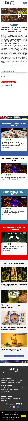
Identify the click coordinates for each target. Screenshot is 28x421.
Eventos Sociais (4, 387)
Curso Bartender (12, 380)
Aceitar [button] (23, 416)
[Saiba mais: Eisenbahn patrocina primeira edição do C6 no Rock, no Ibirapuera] (14, 281)
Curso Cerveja (3, 382)
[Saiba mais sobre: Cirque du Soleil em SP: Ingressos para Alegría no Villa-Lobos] (14, 238)
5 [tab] (10, 153)
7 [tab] (14, 153)
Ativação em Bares (5, 400)
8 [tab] (16, 153)
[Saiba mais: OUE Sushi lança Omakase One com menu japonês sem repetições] (14, 324)
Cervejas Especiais (4, 389)
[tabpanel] (14, 140)
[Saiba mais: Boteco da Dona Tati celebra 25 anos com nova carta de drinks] (14, 303)
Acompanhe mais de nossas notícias (14, 356)
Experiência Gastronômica (6, 398)
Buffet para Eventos (5, 391)
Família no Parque (16, 398)
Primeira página (4, 380)
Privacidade (10, 375)
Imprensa (16, 375)
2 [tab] (4, 153)
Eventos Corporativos (12, 387)
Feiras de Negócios (22, 387)
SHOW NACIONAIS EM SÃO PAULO (14, 193)
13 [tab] (25, 153)
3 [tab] (6, 153)
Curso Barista (19, 380)
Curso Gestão (17, 382)
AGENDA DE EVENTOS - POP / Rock (14, 159)
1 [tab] (2, 153)
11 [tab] (21, 153)
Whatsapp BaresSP (23, 375)
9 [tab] (18, 153)
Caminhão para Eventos (13, 392)
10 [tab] (20, 153)
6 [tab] (12, 153)
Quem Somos (3, 375)
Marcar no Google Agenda (9, 82)
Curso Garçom (11, 382)
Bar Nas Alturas (4, 392)
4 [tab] (8, 153)
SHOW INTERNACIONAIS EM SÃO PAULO (14, 228)
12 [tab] (23, 153)
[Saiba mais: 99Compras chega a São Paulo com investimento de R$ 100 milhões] (14, 346)
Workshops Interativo (14, 389)
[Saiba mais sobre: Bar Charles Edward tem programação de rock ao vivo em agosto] (14, 170)
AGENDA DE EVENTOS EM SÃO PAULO (14, 124)
